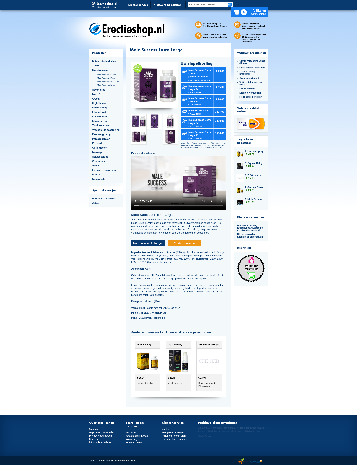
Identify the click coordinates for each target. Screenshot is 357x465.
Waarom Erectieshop (251, 52)
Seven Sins (98, 89)
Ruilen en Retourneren (174, 435)
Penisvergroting (101, 134)
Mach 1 (96, 94)
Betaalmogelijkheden (137, 435)
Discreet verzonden (250, 217)
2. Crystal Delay (254, 163)
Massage (97, 152)
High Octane (99, 103)
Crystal (96, 98)
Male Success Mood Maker (108, 85)
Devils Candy (99, 107)
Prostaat (97, 143)
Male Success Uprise (106, 74)
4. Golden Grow (254, 187)
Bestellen (131, 432)
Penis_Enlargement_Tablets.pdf (148, 317)
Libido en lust (100, 121)
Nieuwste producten (167, 4)
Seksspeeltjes (100, 156)
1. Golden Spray (254, 151)
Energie (96, 174)
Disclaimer (95, 439)
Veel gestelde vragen (173, 432)
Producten (99, 52)
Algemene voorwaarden (101, 432)
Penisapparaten (101, 138)
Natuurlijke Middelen (104, 61)
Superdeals (98, 179)
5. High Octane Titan (254, 199)
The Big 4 (97, 65)
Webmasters (122, 460)
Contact (166, 429)
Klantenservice (138, 4)
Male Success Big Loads (108, 82)
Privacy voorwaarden (100, 435)
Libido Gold (99, 112)
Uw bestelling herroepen (174, 439)
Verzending (131, 439)
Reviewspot (256, 461)
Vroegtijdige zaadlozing (106, 130)
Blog (133, 460)
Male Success (100, 70)
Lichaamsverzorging (104, 170)
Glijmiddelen (99, 147)
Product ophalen (134, 442)
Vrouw (95, 165)
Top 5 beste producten (245, 141)
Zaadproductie (100, 125)
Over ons (94, 429)
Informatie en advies (104, 198)
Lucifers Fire (99, 116)
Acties (95, 203)
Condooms (98, 161)
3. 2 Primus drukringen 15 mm (254, 175)
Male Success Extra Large (108, 78)
